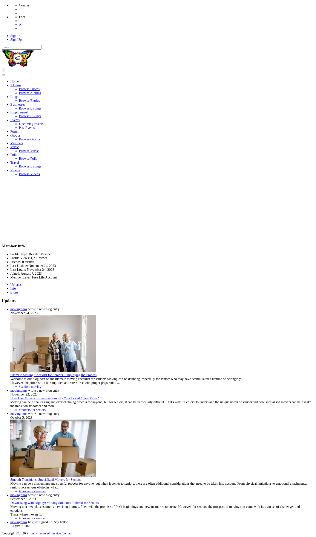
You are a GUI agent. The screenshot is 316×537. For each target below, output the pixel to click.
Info (13, 288)
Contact (67, 533)
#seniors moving (30, 386)
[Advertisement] (158, 210)
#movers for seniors (32, 410)
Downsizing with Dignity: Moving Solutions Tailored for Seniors (54, 503)
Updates (15, 284)
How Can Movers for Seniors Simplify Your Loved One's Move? (54, 398)
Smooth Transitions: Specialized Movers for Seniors (45, 479)
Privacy (32, 533)
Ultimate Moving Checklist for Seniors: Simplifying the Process (53, 375)
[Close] (3, 75)
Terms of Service (49, 533)
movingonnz (18, 309)
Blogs (14, 292)
